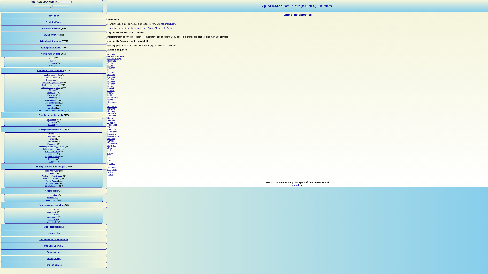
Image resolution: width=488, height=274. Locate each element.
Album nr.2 (51, 212)
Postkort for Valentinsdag (51, 176)
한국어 (110, 172)
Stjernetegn (51, 136)
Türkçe (110, 127)
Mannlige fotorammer (51, 47)
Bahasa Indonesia (115, 56)
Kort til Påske (51, 181)
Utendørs (51, 93)
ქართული (112, 167)
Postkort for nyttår (51, 171)
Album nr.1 (52, 209)
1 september (52, 195)
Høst (51, 66)
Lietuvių (111, 91)
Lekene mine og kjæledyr (51, 88)
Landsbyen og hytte (52, 75)
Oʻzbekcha (112, 102)
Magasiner (51, 144)
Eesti (109, 70)
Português (112, 107)
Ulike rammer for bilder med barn (50, 110)
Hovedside (53, 16)
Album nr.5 (52, 220)
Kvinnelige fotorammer (51, 41)
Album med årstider (50, 54)
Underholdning (51, 100)
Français (111, 77)
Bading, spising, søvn (51, 85)
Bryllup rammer (51, 35)
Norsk (110, 100)
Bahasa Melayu (114, 59)
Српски (110, 141)
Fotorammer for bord (51, 149)
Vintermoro (51, 105)
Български (112, 132)
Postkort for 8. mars (51, 178)
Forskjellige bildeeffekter (50, 129)
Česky (110, 63)
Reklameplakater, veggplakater (52, 146)
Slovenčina (112, 113)
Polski (110, 104)
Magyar (110, 93)
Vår (51, 61)
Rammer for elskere (51, 28)
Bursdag (51, 108)
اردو (109, 150)
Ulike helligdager (51, 186)
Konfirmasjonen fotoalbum (52, 205)
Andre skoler (51, 200)
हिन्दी (109, 155)
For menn (52, 122)
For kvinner (51, 120)
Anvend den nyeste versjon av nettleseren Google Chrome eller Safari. (141, 28)
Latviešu (111, 88)
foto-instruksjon (168, 24)
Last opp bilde (53, 233)
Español (111, 75)
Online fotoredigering (53, 227)
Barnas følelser (51, 77)
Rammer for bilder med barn (50, 71)
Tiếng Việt (112, 125)
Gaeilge (111, 79)
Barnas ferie (51, 80)
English (110, 72)
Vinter (51, 58)
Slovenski (111, 116)
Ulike (51, 162)
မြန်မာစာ (111, 163)
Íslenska (111, 84)
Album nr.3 (52, 214)
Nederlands (112, 97)
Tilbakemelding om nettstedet (53, 239)
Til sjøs (52, 90)
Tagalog (111, 123)
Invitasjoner (52, 154)
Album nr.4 (51, 217)
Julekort (51, 173)
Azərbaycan (112, 54)
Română (111, 109)
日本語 (110, 175)
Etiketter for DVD (52, 152)
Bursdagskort (51, 184)
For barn (51, 125)
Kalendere (51, 134)
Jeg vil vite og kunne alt (51, 83)
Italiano (110, 86)
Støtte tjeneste (54, 252)
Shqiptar (111, 111)
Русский (111, 139)
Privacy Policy (53, 259)
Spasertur (52, 98)
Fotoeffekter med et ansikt (51, 115)
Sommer (51, 63)
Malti (109, 95)
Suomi (110, 118)
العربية (110, 153)
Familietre (52, 141)
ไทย (109, 160)
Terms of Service (54, 265)
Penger (52, 139)
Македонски (113, 136)
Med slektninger (51, 103)
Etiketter (51, 159)
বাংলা (109, 157)
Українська (112, 143)
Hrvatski (111, 81)
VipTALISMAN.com (42, 1)
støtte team (297, 185)
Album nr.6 (51, 222)
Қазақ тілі (111, 134)
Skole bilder (51, 191)
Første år (51, 95)
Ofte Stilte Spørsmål (53, 246)
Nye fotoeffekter (53, 22)
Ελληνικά (111, 129)
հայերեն (111, 145)
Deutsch (111, 68)
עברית (110, 148)
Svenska (111, 120)
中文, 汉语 (112, 170)
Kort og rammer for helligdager (50, 166)
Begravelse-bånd (52, 157)
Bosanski (111, 61)
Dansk (110, 65)
